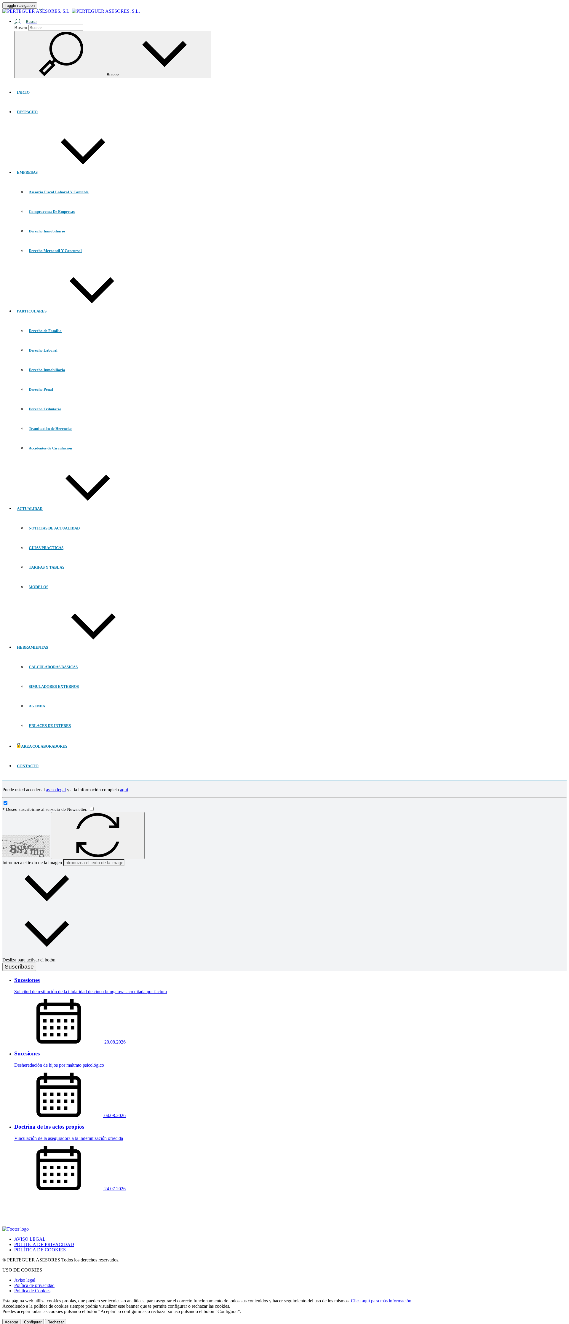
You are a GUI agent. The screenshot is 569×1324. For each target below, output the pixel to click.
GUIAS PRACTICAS (46, 547)
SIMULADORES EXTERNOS (54, 686)
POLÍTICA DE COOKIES (40, 1249)
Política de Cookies (32, 1290)
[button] (27, 21)
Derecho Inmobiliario (47, 231)
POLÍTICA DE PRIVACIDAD (44, 1244)
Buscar (20, 27)
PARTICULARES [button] (32, 311)
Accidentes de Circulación (50, 448)
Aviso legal (24, 1279)
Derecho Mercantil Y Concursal (55, 250)
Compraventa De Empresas (52, 211)
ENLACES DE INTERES (50, 725)
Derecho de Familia (45, 330)
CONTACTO (28, 766)
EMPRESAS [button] (28, 172)
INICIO (23, 92)
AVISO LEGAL (30, 1239)
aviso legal (56, 789)
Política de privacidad (34, 1285)
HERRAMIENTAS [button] (33, 647)
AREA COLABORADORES (43, 746)
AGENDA (37, 706)
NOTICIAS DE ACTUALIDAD (54, 528)
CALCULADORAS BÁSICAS (53, 667)
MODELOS (38, 587)
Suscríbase (19, 967)
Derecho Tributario (45, 409)
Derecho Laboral (43, 350)
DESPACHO (27, 112)
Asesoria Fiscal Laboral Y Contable (59, 192)
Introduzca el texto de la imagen (32, 862)
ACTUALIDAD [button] (30, 508)
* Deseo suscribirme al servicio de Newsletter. (45, 809)
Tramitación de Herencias (50, 428)
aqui (124, 789)
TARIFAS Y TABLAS (46, 567)
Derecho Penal (41, 389)
